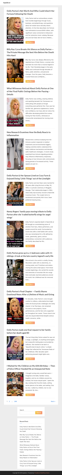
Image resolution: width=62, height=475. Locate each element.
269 (15, 401)
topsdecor (6, 3)
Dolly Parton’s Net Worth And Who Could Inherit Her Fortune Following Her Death (31, 429)
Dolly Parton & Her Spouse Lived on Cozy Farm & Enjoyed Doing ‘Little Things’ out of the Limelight (31, 463)
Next (52, 401)
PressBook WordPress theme (41, 473)
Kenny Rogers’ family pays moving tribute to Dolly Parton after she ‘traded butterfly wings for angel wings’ (29, 214)
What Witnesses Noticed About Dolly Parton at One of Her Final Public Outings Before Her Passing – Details (30, 91)
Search (22, 410)
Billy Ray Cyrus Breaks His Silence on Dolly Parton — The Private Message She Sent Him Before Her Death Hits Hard (30, 52)
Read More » (31, 43)
